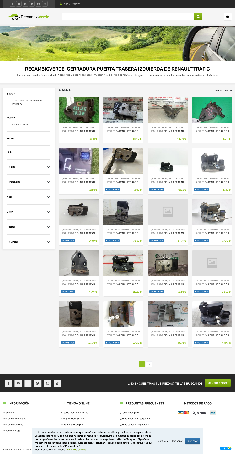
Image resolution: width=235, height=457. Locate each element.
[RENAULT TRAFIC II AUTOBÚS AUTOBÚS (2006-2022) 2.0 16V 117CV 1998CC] (79, 262)
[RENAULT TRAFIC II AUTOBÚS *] (79, 109)
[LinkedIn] (25, 4)
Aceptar (193, 441)
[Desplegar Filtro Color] (48, 212)
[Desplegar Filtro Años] (48, 197)
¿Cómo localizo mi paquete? (135, 418)
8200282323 (112, 240)
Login (66, 3)
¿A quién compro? (129, 412)
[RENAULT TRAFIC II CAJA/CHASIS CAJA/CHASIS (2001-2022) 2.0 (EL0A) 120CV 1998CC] (123, 211)
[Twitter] (32, 4)
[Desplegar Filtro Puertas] (48, 227)
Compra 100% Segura (73, 418)
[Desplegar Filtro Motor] (48, 152)
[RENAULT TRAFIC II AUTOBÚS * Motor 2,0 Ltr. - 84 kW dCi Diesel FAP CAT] (79, 160)
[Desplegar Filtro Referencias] (48, 182)
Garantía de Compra (72, 424)
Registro (76, 3)
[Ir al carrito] (228, 17)
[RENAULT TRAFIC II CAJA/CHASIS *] (79, 211)
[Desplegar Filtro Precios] (48, 167)
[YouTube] (19, 4)
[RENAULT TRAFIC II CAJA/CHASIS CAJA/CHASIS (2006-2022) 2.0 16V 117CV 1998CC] (123, 160)
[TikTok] (45, 4)
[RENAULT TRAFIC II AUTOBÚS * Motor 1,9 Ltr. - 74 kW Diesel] (123, 109)
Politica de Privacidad (14, 418)
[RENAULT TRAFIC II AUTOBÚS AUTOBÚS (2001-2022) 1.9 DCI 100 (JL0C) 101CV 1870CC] (123, 313)
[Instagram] (38, 4)
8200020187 (156, 189)
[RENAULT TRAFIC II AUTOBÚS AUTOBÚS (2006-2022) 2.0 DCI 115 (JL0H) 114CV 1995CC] (168, 211)
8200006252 (67, 291)
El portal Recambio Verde (74, 412)
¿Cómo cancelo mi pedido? (134, 424)
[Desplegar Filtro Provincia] (48, 242)
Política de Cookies (13, 424)
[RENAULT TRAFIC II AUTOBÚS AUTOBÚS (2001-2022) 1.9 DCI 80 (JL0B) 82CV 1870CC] (212, 313)
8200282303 (112, 189)
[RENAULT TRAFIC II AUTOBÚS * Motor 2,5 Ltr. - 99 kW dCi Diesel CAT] (168, 109)
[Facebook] (12, 4)
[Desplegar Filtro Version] (48, 138)
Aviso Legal (9, 412)
